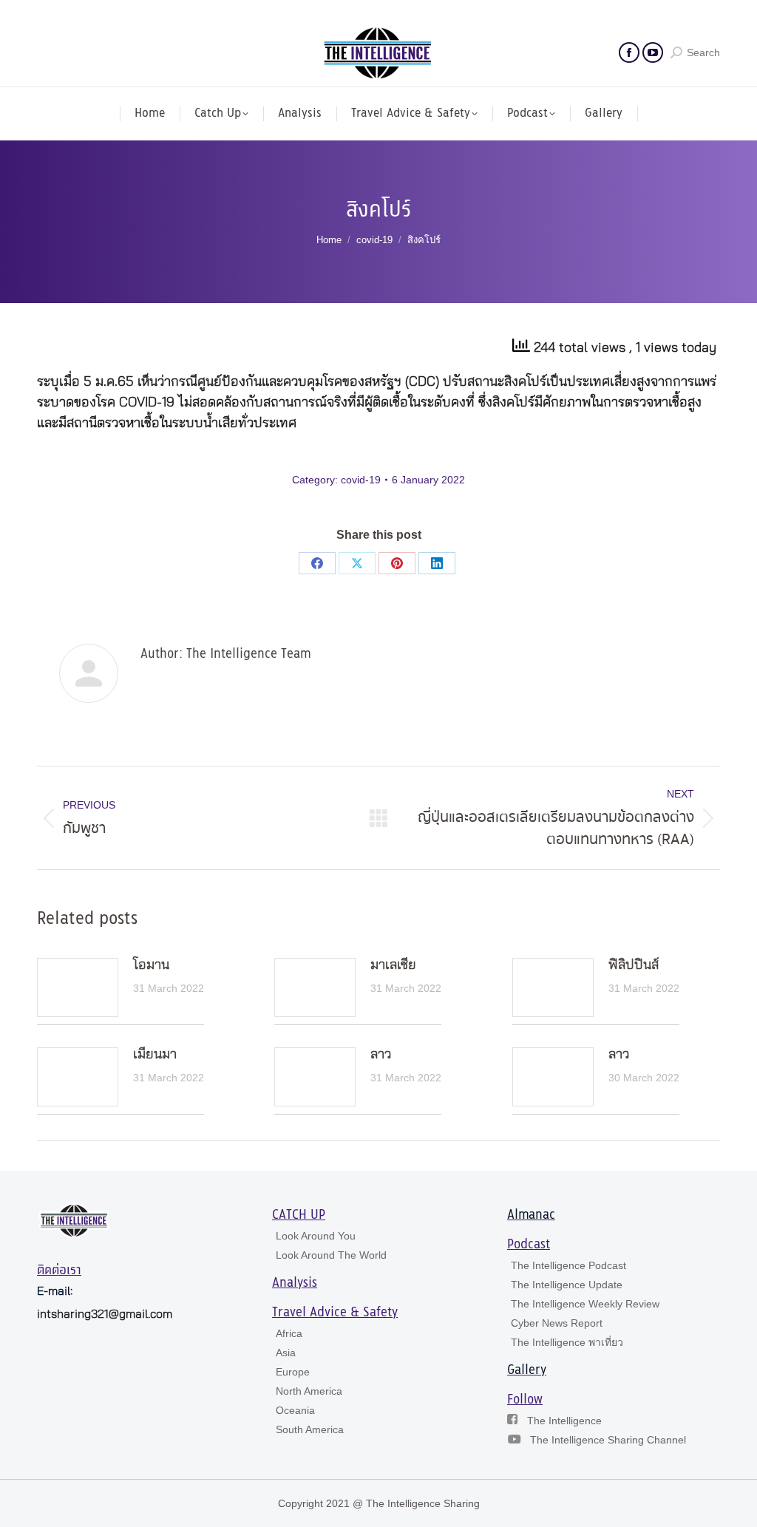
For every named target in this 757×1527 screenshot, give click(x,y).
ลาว (380, 1054)
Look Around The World (331, 1255)
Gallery (526, 1370)
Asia (286, 1352)
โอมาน (151, 965)
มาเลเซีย (393, 965)
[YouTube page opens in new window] (652, 52)
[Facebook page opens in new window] (629, 52)
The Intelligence (564, 1420)
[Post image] (77, 987)
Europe (293, 1372)
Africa (289, 1333)
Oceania (295, 1410)
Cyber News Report (556, 1323)
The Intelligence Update (566, 1284)
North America (309, 1391)
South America (310, 1429)
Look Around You (316, 1236)
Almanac (531, 1215)
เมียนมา (155, 1054)
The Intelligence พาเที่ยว (567, 1342)
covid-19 (361, 480)
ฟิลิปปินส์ (633, 965)
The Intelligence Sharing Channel (608, 1440)
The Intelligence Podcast (568, 1265)
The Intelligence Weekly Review (585, 1304)
